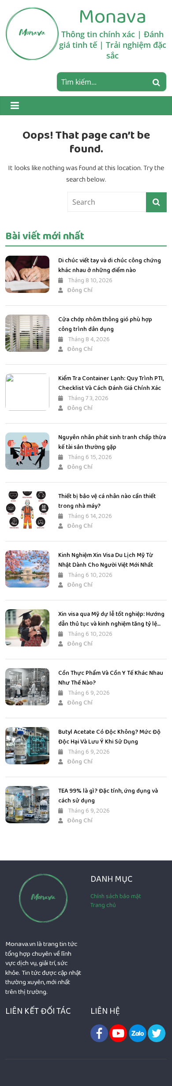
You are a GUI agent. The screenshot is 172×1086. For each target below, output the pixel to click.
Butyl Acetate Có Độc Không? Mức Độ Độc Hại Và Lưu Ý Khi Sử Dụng (109, 737)
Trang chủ (103, 905)
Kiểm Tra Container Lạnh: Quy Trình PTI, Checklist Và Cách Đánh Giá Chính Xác (111, 383)
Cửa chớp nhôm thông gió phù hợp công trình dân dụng (105, 324)
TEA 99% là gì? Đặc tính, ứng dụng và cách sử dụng (108, 796)
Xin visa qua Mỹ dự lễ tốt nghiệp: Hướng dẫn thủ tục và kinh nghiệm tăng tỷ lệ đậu (111, 619)
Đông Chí (80, 290)
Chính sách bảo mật (115, 896)
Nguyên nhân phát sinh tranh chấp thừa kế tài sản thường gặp (112, 442)
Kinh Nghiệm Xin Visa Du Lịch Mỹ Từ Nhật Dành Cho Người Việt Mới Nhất (105, 560)
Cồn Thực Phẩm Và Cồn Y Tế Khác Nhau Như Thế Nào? (110, 678)
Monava (112, 16)
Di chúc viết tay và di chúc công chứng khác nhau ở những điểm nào (109, 265)
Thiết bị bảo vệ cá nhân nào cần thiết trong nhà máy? (107, 501)
